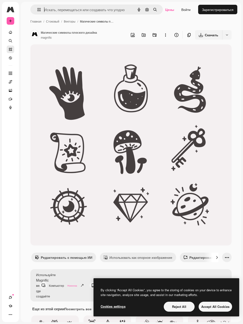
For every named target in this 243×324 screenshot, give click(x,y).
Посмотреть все (78, 308)
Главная (36, 21)
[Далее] (217, 257)
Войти (186, 9)
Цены (169, 9)
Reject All (179, 306)
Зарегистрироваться (218, 9)
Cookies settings (113, 306)
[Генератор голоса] (10, 107)
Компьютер (63, 285)
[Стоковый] (10, 49)
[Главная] (10, 32)
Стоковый (52, 21)
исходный (62, 53)
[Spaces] (10, 82)
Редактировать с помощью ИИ (66, 257)
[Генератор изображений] (10, 90)
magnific (46, 37)
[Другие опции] (165, 35)
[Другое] (10, 314)
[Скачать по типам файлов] (227, 35)
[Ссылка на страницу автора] (34, 35)
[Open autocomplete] (37, 9)
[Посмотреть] (10, 58)
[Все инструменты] (10, 73)
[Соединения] (10, 297)
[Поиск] (10, 41)
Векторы (69, 21)
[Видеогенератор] (10, 99)
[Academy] (10, 306)
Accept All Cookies (215, 306)
